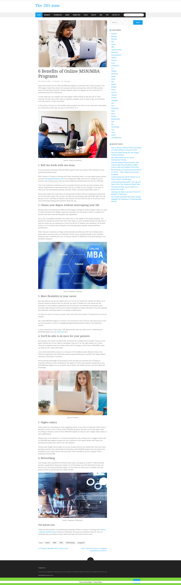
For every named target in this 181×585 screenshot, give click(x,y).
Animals (114, 34)
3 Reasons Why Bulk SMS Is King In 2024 (54, 548)
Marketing (76, 15)
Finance (114, 60)
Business (47, 15)
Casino (113, 44)
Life (112, 106)
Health (93, 15)
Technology (57, 15)
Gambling (114, 74)
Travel (113, 135)
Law (112, 103)
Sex (112, 124)
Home (39, 15)
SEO (112, 122)
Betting (113, 36)
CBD (112, 47)
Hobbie (113, 87)
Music (113, 111)
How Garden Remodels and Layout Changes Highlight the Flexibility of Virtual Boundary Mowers (126, 199)
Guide (113, 79)
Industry (114, 95)
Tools (86, 15)
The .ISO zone (47, 5)
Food (113, 63)
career (47, 543)
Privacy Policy (98, 582)
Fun (112, 68)
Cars (100, 15)
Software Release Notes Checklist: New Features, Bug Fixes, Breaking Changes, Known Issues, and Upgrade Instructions (125, 164)
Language (114, 100)
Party (113, 114)
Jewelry (113, 98)
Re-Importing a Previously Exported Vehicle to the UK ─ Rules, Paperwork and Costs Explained (126, 172)
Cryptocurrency (116, 50)
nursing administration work (54, 179)
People (113, 116)
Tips (107, 15)
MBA (54, 543)
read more (60, 332)
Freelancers (115, 66)
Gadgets (114, 71)
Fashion (113, 58)
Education (114, 52)
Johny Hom (57, 81)
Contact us (116, 15)
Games (67, 15)
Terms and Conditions (85, 582)
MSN (61, 543)
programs (81, 543)
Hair (112, 82)
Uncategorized (116, 138)
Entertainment (116, 55)
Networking (70, 543)
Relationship (115, 119)
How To (114, 92)
